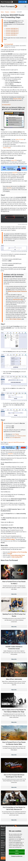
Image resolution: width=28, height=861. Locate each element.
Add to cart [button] (22, 1)
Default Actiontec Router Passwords (17, 291)
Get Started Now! (6, 104)
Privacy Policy (4, 854)
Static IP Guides (7, 147)
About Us (3, 852)
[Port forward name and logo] (7, 1)
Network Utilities (17, 98)
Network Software (5, 842)
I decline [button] (17, 853)
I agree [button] (16, 850)
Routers (7, 12)
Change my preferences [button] (16, 856)
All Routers (3, 844)
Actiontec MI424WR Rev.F (12, 33)
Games (2, 847)
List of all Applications (15, 437)
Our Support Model (5, 833)
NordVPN (15, 172)
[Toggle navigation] (25, 6)
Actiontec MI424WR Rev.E (12, 31)
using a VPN (14, 160)
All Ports (3, 845)
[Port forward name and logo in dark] (9, 6)
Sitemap (3, 838)
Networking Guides (5, 835)
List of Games (15, 434)
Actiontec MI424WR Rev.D (12, 30)
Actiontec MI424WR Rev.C (12, 28)
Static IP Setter (20, 139)
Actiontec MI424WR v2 (11, 35)
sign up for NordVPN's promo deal (16, 442)
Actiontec (13, 12)
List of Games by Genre (20, 435)
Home (2, 12)
